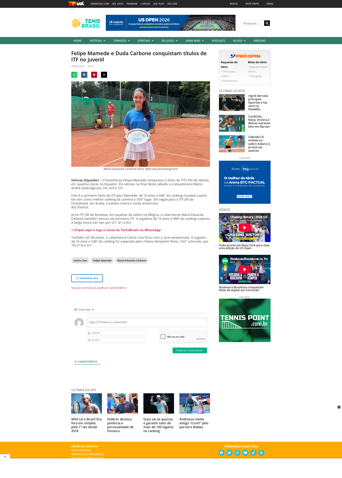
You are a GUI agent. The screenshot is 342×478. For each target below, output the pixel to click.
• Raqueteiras (229, 80)
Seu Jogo (168, 40)
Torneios (119, 40)
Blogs (237, 40)
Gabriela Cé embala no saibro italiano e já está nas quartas (259, 144)
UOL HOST (118, 3)
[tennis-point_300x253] (245, 341)
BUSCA (234, 3)
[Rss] (261, 453)
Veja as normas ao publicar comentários (98, 288)
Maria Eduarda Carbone (131, 260)
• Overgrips (255, 76)
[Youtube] (245, 453)
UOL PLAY (158, 3)
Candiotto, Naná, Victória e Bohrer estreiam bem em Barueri (259, 121)
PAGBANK (132, 3)
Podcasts (218, 40)
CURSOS (145, 3)
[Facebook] (221, 453)
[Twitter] (229, 453)
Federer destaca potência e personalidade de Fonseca (120, 425)
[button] (74, 75)
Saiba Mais (193, 40)
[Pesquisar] (267, 23)
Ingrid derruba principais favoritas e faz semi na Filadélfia (258, 102)
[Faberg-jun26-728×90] (170, 29)
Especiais (144, 40)
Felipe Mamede (102, 260)
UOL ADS (172, 3)
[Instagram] (237, 453)
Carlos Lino (80, 260)
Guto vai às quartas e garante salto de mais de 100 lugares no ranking (158, 425)
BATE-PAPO (252, 3)
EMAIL (270, 3)
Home (78, 40)
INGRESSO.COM (100, 3)
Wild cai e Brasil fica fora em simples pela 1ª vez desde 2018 (86, 425)
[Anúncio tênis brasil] (245, 202)
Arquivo (260, 40)
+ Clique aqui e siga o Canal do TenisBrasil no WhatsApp (116, 230)
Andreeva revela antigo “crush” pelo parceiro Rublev (193, 423)
